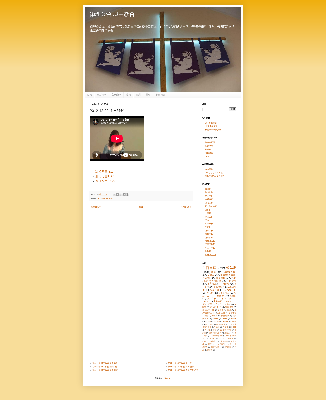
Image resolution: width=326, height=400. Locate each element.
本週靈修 (209, 169)
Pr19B (207, 330)
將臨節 (220, 296)
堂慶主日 (224, 341)
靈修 (148, 94)
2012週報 (209, 324)
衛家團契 (209, 146)
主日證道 (225, 284)
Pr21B (204, 341)
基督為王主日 (211, 255)
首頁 (89, 94)
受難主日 (214, 341)
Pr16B (217, 321)
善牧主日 (209, 234)
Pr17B (233, 327)
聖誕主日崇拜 (216, 347)
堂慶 (214, 330)
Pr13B (224, 318)
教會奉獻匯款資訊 (213, 129)
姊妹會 (208, 149)
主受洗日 (209, 199)
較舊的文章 (186, 207)
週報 (128, 94)
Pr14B (233, 318)
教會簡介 (160, 94)
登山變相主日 (211, 206)
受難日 (208, 227)
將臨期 (208, 189)
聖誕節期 (209, 192)
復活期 (210, 293)
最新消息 (101, 94)
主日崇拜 (116, 94)
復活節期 (209, 237)
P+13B (215, 318)
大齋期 (208, 213)
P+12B (217, 327)
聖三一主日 (210, 248)
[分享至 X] (120, 194)
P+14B (225, 327)
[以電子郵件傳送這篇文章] (114, 194)
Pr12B (221, 338)
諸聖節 (209, 350)
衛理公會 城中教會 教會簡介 (105, 363)
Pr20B (230, 338)
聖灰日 (208, 210)
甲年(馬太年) (229, 272)
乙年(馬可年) (230, 290)
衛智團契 (209, 153)
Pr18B (225, 321)
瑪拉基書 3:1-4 (105, 171)
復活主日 (209, 230)
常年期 (208, 251)
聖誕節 (220, 310)
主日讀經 (110, 198)
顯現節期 (209, 203)
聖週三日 (209, 223)
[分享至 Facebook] (124, 194)
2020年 (205, 301)
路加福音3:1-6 (105, 181)
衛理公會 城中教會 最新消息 (105, 366)
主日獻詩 (231, 281)
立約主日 (209, 196)
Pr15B (208, 321)
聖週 (207, 220)
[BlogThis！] (117, 194)
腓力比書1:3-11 (106, 176)
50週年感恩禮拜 (212, 126)
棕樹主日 (209, 217)
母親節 (215, 316)
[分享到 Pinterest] (127, 194)
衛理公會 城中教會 (112, 14)
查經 (229, 344)
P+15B (211, 338)
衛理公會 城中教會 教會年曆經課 (183, 370)
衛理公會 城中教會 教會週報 (105, 370)
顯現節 (233, 296)
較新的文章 (96, 207)
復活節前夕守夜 (225, 330)
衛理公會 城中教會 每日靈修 (181, 366)
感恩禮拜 (221, 344)
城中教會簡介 (211, 122)
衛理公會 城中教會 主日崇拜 (181, 363)
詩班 (207, 156)
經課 (138, 94)
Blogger (167, 378)
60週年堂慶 (221, 324)
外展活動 (210, 344)
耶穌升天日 (210, 241)
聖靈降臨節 (210, 244)
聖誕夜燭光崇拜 (215, 333)
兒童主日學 (210, 142)
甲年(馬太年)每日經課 (215, 172)
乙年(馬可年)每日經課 (215, 176)
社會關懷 (225, 316)
